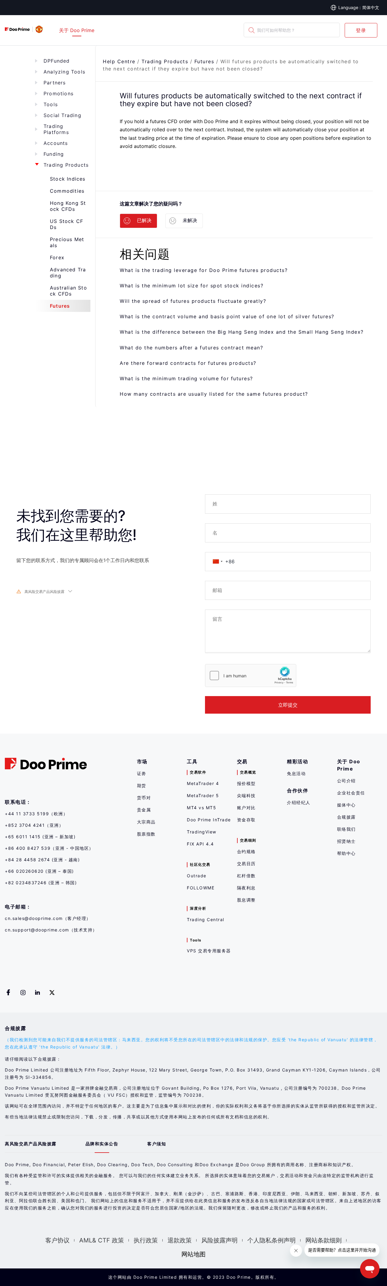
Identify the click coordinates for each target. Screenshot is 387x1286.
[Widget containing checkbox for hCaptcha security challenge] (250, 675)
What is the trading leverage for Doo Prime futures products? (204, 270)
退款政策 (179, 1240)
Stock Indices (68, 179)
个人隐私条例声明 (271, 1240)
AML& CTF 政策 (101, 1240)
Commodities (67, 191)
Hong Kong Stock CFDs (68, 206)
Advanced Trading (68, 273)
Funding (54, 154)
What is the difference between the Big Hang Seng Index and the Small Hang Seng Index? (242, 332)
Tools (51, 104)
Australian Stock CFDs (68, 291)
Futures (60, 306)
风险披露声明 (219, 1240)
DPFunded (57, 61)
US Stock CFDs (66, 224)
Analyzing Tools (64, 72)
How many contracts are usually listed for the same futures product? (214, 394)
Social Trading (62, 115)
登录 (361, 30)
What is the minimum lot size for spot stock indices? (191, 286)
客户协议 (57, 1240)
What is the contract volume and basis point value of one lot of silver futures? (227, 316)
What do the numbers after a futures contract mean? (191, 348)
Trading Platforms (56, 129)
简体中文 (370, 7)
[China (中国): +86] (217, 561)
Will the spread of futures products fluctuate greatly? (193, 301)
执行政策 (146, 1240)
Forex (57, 257)
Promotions (58, 93)
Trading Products (66, 165)
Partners (55, 83)
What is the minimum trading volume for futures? (186, 378)
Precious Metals (67, 242)
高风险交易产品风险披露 (44, 591)
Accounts (56, 143)
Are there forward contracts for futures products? (188, 363)
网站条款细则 (323, 1240)
